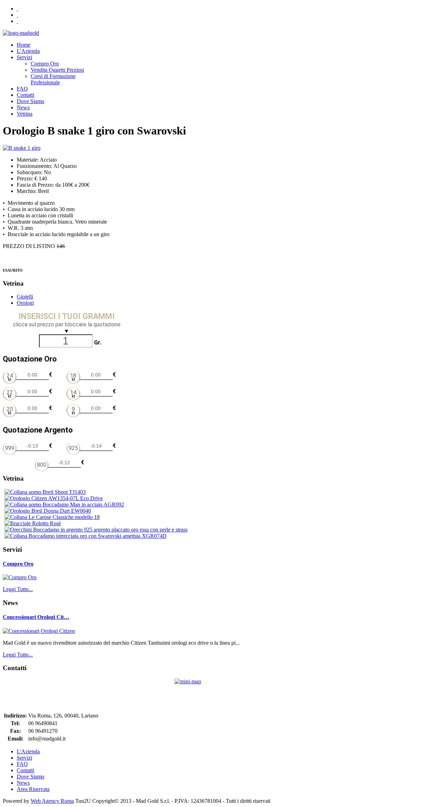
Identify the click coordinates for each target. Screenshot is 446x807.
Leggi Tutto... (18, 589)
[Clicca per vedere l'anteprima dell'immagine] (21, 148)
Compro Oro (18, 564)
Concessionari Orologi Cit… (36, 617)
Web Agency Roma (52, 801)
